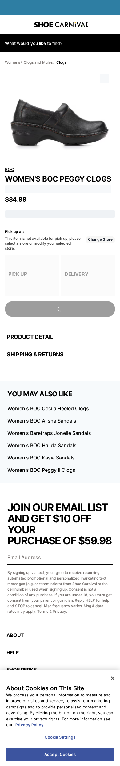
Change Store (100, 239)
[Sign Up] (105, 558)
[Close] (112, 678)
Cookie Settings (60, 737)
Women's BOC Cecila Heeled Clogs (48, 408)
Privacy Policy (29, 724)
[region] (60, 718)
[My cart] (112, 25)
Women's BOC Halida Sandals (42, 445)
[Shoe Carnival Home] (61, 24)
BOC (9, 169)
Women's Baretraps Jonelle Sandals (49, 433)
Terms (42, 611)
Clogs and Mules (38, 62)
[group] (32, 275)
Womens (12, 62)
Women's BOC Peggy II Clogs (41, 470)
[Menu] (9, 24)
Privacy (59, 611)
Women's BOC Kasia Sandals (41, 458)
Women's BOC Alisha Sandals (41, 421)
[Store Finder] (23, 25)
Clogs (61, 62)
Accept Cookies (60, 754)
